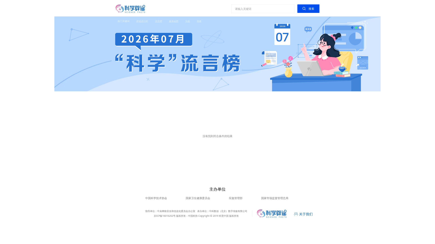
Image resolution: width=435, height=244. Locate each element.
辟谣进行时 (142, 21)
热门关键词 (123, 21)
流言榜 (158, 21)
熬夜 (199, 21)
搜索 (311, 9)
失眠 (187, 21)
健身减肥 (173, 21)
